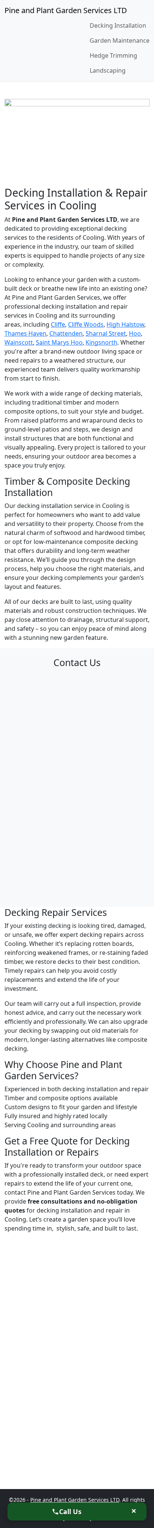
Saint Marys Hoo (59, 342)
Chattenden (66, 333)
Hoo (135, 333)
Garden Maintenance (120, 40)
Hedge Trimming (113, 55)
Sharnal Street (106, 333)
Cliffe (58, 324)
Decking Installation (118, 25)
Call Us (70, 1511)
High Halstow (125, 324)
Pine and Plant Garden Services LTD (65, 10)
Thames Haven (25, 333)
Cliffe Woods (86, 324)
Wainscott (18, 342)
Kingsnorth (101, 342)
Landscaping (108, 70)
